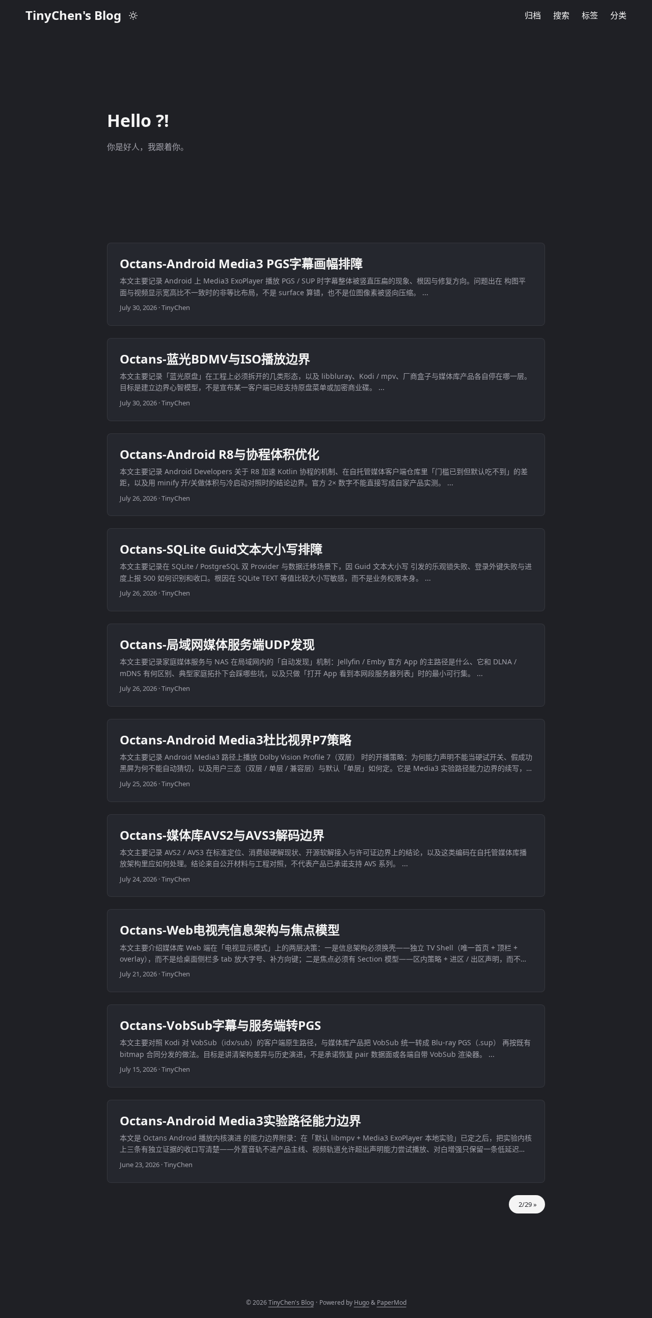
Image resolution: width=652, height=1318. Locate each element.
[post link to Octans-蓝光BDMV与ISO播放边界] (326, 380)
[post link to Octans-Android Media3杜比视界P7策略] (326, 760)
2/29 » (527, 1204)
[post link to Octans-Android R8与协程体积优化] (326, 475)
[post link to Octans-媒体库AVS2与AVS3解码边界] (326, 856)
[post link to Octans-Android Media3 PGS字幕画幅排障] (326, 284)
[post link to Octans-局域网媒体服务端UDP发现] (326, 665)
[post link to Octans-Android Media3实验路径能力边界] (326, 1141)
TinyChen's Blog (73, 15)
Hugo (361, 1302)
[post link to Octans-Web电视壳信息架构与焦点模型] (326, 951)
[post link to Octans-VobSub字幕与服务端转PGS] (326, 1046)
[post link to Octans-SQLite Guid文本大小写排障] (326, 570)
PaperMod (391, 1302)
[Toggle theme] (133, 15)
